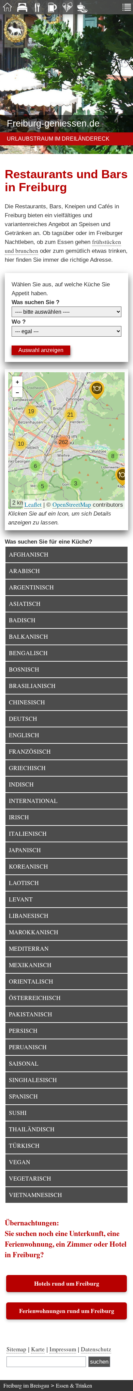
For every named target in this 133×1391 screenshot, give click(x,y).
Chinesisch (27, 702)
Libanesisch (28, 916)
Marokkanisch (33, 932)
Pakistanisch (30, 1014)
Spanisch (23, 1096)
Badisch (22, 620)
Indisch (21, 784)
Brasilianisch (32, 686)
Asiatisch (25, 604)
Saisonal (24, 1063)
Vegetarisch (30, 1178)
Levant (21, 899)
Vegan (19, 1162)
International (33, 801)
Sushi (18, 1113)
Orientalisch (31, 981)
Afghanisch (28, 554)
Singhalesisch (33, 1080)
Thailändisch (32, 1129)
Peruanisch (28, 1047)
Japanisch (25, 850)
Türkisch (24, 1145)
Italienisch (28, 833)
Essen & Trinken (74, 1385)
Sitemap (16, 1349)
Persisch (23, 1031)
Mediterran (29, 948)
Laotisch (24, 883)
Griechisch (27, 768)
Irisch (19, 817)
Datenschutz (96, 1349)
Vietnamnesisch (35, 1195)
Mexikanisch (30, 965)
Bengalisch (28, 653)
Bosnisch (24, 669)
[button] (122, 476)
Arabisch (24, 571)
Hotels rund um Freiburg (66, 1283)
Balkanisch (28, 636)
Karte (38, 1349)
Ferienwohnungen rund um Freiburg (66, 1310)
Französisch (30, 751)
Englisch (24, 735)
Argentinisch (31, 587)
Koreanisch (28, 866)
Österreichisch (35, 998)
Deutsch (23, 719)
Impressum (62, 1349)
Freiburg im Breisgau (26, 1385)
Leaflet (33, 504)
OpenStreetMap (72, 504)
